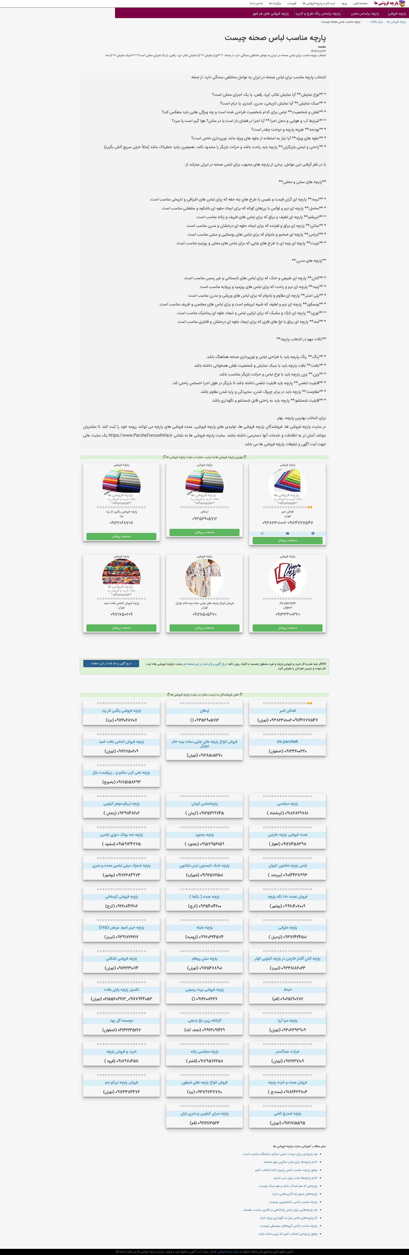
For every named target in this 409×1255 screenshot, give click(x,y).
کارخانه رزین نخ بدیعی (204, 1020)
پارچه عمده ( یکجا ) (204, 897)
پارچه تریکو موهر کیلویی (121, 804)
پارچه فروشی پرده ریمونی (204, 990)
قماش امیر (288, 711)
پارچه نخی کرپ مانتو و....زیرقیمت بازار (121, 773)
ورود (344, 3)
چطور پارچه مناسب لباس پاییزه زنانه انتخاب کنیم (286, 1170)
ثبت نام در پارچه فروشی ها (319, 3)
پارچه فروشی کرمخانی (121, 897)
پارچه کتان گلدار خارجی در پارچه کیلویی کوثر (287, 959)
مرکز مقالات (376, 21)
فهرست (291, 3)
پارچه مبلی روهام (204, 959)
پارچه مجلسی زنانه (205, 1052)
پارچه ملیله (204, 927)
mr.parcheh (287, 742)
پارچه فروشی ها (398, 14)
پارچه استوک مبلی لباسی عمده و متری (121, 866)
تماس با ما (256, 3)
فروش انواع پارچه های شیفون (204, 1082)
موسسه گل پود (121, 1020)
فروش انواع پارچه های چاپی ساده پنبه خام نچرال (204, 744)
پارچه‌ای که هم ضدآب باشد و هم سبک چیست (288, 1186)
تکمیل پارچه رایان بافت (121, 990)
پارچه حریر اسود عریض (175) (121, 927)
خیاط (288, 990)
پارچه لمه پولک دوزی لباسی (121, 835)
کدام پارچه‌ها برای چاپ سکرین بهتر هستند (290, 1162)
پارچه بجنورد (204, 835)
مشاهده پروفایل (287, 540)
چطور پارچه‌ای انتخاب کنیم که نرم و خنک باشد (288, 1234)
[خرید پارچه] (313, 533)
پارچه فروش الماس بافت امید (121, 742)
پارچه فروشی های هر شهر (271, 14)
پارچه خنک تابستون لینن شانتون (204, 866)
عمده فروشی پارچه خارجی (287, 835)
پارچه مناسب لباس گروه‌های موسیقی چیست (288, 1226)
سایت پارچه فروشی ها (226, 1251)
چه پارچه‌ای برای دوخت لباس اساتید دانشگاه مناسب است (280, 1154)
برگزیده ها (275, 3)
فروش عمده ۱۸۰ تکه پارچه (287, 897)
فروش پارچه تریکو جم (121, 1082)
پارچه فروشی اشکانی (121, 959)
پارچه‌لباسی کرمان (205, 804)
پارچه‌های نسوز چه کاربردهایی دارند (294, 1194)
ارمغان (204, 711)
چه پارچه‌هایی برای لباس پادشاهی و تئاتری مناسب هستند (280, 1210)
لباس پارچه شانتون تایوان (287, 866)
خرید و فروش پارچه (122, 1052)
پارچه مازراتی (287, 927)
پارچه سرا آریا (287, 1020)
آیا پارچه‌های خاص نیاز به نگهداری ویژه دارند (288, 1218)
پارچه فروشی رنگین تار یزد (121, 711)
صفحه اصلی (360, 3)
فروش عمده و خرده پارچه (287, 1082)
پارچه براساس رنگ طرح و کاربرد (317, 14)
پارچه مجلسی (287, 804)
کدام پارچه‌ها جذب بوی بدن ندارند (295, 1178)
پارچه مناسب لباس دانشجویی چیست (293, 1202)
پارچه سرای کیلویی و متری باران (204, 1113)
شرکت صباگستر (287, 1052)
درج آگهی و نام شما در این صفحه (206, 664)
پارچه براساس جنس (365, 14)
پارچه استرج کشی (287, 1113)
